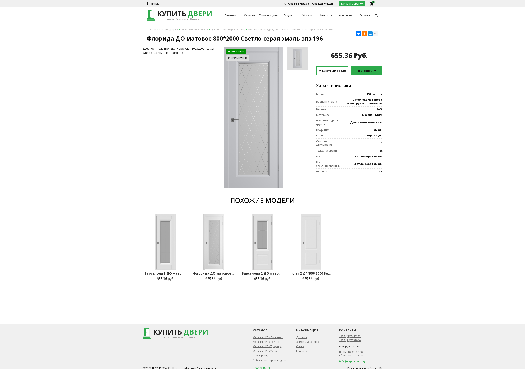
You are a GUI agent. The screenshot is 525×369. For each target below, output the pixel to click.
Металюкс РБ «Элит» (265, 351)
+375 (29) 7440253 (322, 3)
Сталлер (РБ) (260, 355)
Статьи (300, 346)
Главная (230, 15)
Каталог (249, 15)
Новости (326, 15)
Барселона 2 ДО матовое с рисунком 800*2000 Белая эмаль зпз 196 (262, 273)
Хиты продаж (268, 15)
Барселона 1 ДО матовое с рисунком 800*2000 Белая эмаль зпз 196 (165, 273)
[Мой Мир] (370, 33)
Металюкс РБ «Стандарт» (268, 337)
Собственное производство (270, 360)
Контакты (345, 15)
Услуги (307, 15)
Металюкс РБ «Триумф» (267, 346)
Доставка (301, 337)
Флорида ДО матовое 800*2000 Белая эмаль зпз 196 (214, 273)
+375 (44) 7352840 (298, 3)
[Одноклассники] (364, 33)
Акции (288, 15)
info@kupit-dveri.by (352, 361)
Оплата (365, 15)
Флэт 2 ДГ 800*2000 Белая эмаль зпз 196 (311, 273)
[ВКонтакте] (358, 33)
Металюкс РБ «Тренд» (266, 342)
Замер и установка (307, 342)
